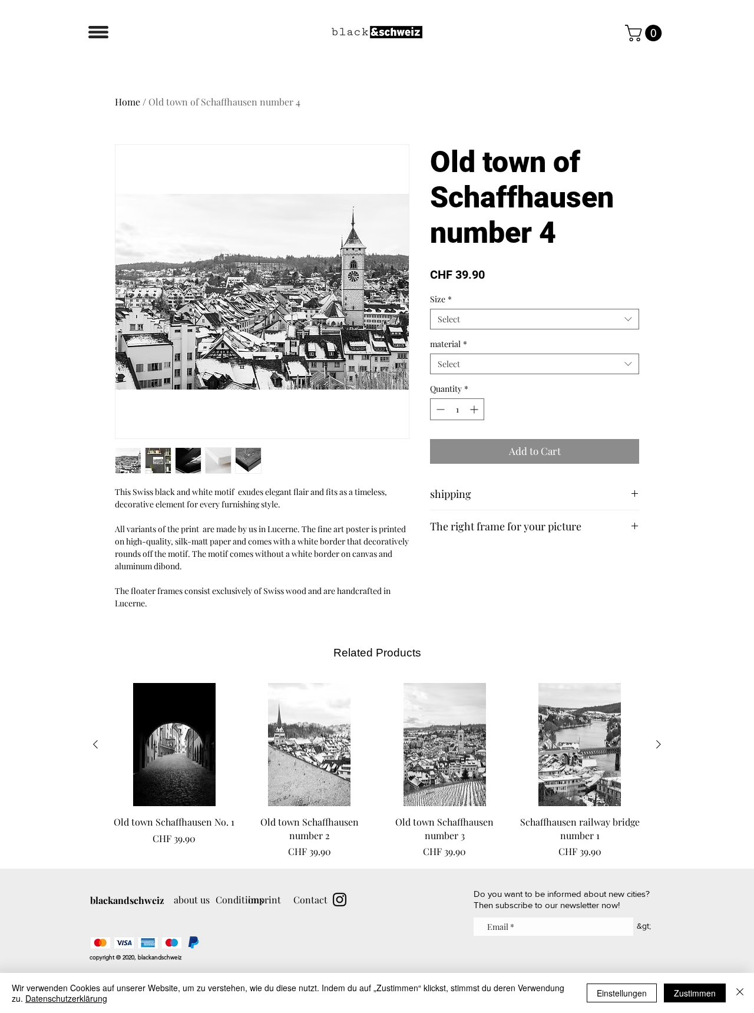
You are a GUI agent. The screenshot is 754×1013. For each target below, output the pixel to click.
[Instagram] (339, 899)
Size (441, 299)
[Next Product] (659, 744)
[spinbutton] (457, 409)
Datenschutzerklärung (66, 998)
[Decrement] (439, 409)
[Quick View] (174, 745)
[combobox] (534, 319)
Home (127, 101)
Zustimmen (695, 993)
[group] (377, 770)
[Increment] (475, 409)
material (448, 344)
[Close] (740, 993)
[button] (98, 32)
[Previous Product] (95, 744)
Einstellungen (622, 993)
